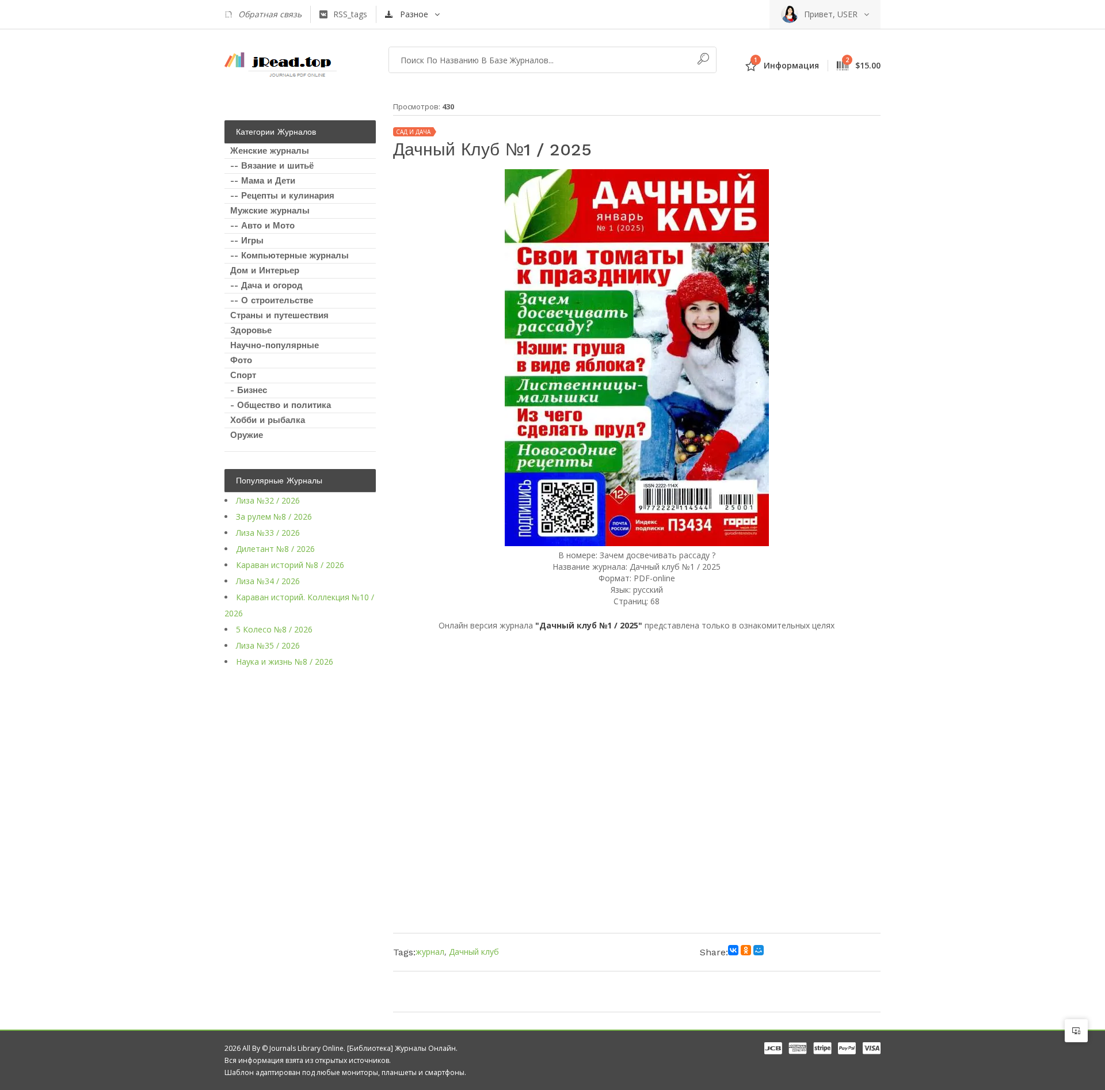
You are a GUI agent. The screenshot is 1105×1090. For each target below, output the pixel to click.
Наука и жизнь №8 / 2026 (284, 661)
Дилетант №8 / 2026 (275, 548)
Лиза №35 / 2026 (268, 645)
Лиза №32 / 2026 (268, 500)
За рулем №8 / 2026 (274, 516)
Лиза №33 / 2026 (268, 532)
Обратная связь (270, 14)
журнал (430, 951)
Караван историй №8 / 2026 (290, 564)
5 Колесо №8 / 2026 (274, 629)
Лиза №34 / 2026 (268, 581)
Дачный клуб (474, 951)
